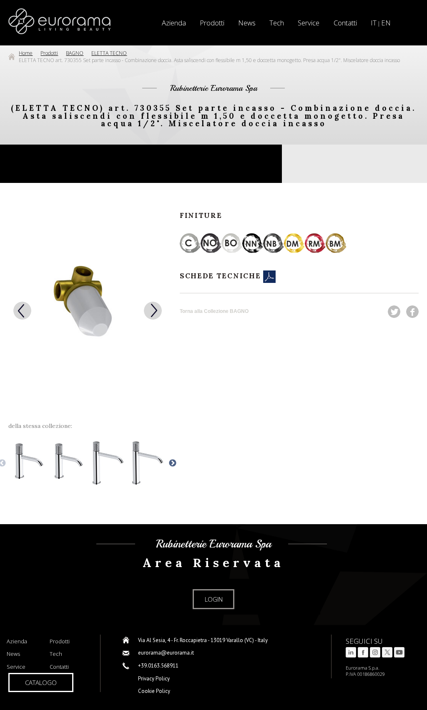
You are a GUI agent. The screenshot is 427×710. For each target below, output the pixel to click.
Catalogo (41, 682)
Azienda (17, 641)
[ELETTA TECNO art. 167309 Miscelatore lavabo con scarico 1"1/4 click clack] (28, 463)
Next (153, 311)
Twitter (394, 311)
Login (214, 599)
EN (386, 23)
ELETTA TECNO (109, 53)
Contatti (345, 23)
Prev (22, 311)
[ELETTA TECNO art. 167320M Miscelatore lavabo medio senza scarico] (146, 463)
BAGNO (74, 53)
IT (374, 23)
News (247, 23)
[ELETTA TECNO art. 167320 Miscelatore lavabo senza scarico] (67, 463)
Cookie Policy (154, 691)
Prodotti (212, 23)
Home (26, 53)
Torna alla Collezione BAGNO (214, 311)
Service (308, 23)
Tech (276, 23)
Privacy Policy (154, 678)
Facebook (412, 311)
